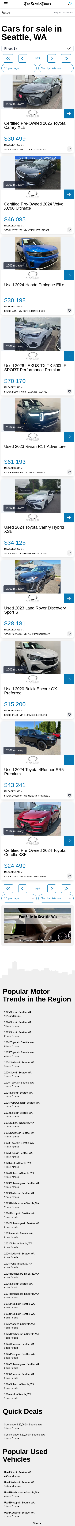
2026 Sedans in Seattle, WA (19, 1255)
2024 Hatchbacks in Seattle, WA (21, 1295)
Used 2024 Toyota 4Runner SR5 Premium (34, 772)
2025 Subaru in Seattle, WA (19, 1124)
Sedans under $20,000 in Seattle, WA (24, 1436)
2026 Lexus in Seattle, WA (18, 1285)
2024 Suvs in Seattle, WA (18, 1024)
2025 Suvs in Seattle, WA (18, 1014)
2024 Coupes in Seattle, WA (19, 1346)
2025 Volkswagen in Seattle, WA (22, 1104)
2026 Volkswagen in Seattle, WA (22, 1366)
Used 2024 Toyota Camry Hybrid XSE (34, 529)
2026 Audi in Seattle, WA (17, 1396)
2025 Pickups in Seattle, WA (19, 1306)
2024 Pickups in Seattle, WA (19, 1215)
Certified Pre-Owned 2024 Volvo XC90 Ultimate (33, 206)
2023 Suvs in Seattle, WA (18, 1034)
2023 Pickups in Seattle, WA (19, 1316)
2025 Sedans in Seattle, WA (19, 1135)
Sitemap (37, 1523)
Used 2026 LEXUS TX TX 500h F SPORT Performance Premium (35, 368)
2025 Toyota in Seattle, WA (19, 1054)
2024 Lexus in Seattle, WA (18, 1094)
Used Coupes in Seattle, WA (19, 1514)
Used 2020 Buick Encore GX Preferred (30, 691)
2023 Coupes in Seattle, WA (19, 1376)
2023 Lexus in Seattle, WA (18, 1114)
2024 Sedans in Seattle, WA (19, 1064)
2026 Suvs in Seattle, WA (18, 1074)
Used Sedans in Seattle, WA (19, 1484)
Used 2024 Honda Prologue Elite (34, 285)
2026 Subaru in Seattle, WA (19, 1386)
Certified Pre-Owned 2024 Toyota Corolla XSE (34, 852)
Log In (57, 12)
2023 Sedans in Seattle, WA (19, 1195)
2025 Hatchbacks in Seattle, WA (21, 1275)
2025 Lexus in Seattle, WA (18, 1155)
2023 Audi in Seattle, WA (17, 1165)
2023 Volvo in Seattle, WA (18, 1245)
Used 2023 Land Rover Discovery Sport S (35, 610)
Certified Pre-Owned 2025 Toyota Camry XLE (34, 125)
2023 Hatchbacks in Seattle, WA (21, 1205)
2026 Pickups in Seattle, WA (19, 1356)
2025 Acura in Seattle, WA (18, 1235)
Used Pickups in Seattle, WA (19, 1504)
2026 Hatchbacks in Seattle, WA (21, 1336)
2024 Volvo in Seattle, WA (18, 1265)
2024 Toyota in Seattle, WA (19, 1044)
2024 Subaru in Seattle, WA (19, 1175)
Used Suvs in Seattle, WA (18, 1474)
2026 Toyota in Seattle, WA (19, 1084)
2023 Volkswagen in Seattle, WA (22, 1185)
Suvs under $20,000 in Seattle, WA (23, 1426)
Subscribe (68, 12)
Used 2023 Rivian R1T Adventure (35, 446)
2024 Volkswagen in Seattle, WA (22, 1225)
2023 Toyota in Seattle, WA (19, 1145)
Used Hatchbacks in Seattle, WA (21, 1494)
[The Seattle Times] (37, 4)
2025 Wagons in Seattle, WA (19, 1326)
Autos (6, 12)
